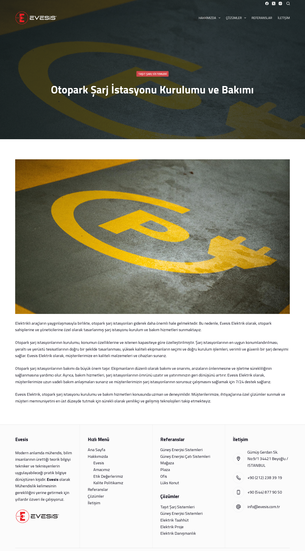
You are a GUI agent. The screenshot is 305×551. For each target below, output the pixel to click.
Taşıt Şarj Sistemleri (152, 74)
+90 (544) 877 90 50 (264, 492)
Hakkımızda (207, 17)
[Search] (288, 3)
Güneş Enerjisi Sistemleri (181, 450)
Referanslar (262, 17)
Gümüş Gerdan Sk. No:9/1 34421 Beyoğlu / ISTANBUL (267, 458)
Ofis (163, 476)
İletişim (284, 17)
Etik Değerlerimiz (108, 476)
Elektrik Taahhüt (174, 520)
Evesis (98, 463)
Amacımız (101, 470)
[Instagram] (280, 3)
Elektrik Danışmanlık (178, 533)
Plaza (165, 470)
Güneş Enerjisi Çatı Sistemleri (185, 456)
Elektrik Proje (172, 527)
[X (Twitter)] (273, 3)
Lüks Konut (169, 483)
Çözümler (234, 17)
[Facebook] (267, 3)
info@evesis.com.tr (263, 507)
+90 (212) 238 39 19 (264, 478)
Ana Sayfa (96, 450)
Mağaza (167, 463)
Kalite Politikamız (108, 483)
